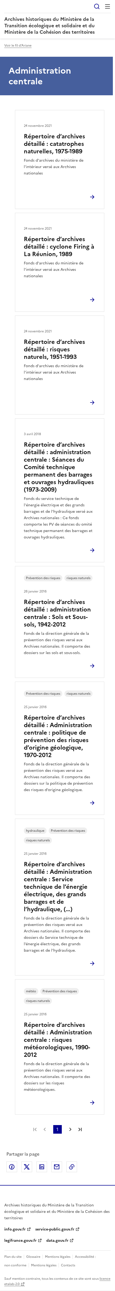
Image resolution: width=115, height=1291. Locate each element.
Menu (107, 6)
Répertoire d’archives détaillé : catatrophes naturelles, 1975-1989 (54, 144)
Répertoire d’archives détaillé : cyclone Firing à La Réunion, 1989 (59, 247)
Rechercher (96, 6)
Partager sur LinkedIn (41, 1166)
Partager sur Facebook (11, 1166)
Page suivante (70, 1129)
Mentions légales (57, 1256)
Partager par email (56, 1166)
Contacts (68, 1265)
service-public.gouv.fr (54, 1229)
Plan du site (13, 1256)
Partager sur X (26, 1166)
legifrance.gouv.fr (20, 1240)
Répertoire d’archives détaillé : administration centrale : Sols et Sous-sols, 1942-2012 (57, 613)
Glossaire (33, 1256)
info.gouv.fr (15, 1229)
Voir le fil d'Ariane (18, 45)
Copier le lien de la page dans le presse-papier (71, 1166)
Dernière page (80, 1129)
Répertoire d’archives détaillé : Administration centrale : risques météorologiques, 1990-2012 (58, 1039)
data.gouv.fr (57, 1240)
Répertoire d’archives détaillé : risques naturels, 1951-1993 (54, 349)
